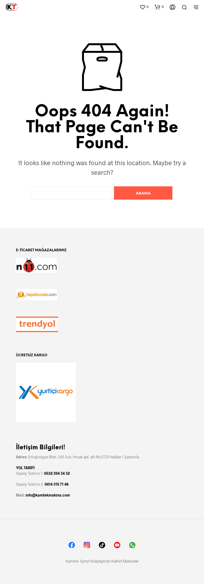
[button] (143, 7)
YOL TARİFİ (25, 468)
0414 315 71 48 (57, 484)
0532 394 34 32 (57, 473)
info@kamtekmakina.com (48, 495)
